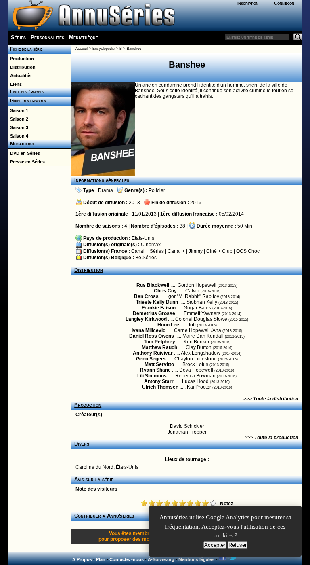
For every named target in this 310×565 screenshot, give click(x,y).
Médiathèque (83, 37)
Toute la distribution (275, 399)
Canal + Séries (147, 251)
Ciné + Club (219, 251)
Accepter (214, 545)
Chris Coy (165, 291)
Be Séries (146, 257)
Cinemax (151, 245)
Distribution (22, 67)
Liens (15, 84)
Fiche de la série (25, 49)
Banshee (134, 49)
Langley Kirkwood (146, 319)
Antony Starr (159, 381)
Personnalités (47, 37)
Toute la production (276, 437)
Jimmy (196, 251)
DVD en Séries (24, 153)
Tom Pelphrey (159, 342)
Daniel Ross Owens (151, 336)
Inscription (247, 3)
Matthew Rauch (159, 347)
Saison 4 (18, 135)
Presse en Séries (26, 161)
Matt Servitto (159, 364)
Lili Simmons (152, 376)
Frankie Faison (159, 308)
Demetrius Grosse (154, 313)
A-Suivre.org (161, 559)
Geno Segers (151, 359)
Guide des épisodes (27, 101)
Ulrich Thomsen (160, 387)
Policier (157, 190)
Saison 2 (18, 118)
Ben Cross (146, 296)
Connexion (284, 3)
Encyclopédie (103, 49)
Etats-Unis (143, 238)
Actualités (19, 75)
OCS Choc (248, 251)
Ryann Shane (155, 370)
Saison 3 (18, 127)
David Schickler (187, 426)
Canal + (176, 251)
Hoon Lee (168, 325)
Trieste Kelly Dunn (157, 302)
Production (21, 58)
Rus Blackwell (152, 285)
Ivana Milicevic (148, 330)
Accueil (81, 49)
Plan (100, 559)
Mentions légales (196, 559)
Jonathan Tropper (187, 432)
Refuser (237, 545)
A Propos (82, 559)
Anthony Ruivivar (153, 353)
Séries (18, 37)
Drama (105, 190)
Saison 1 (18, 110)
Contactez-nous (126, 559)
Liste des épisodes (26, 92)
